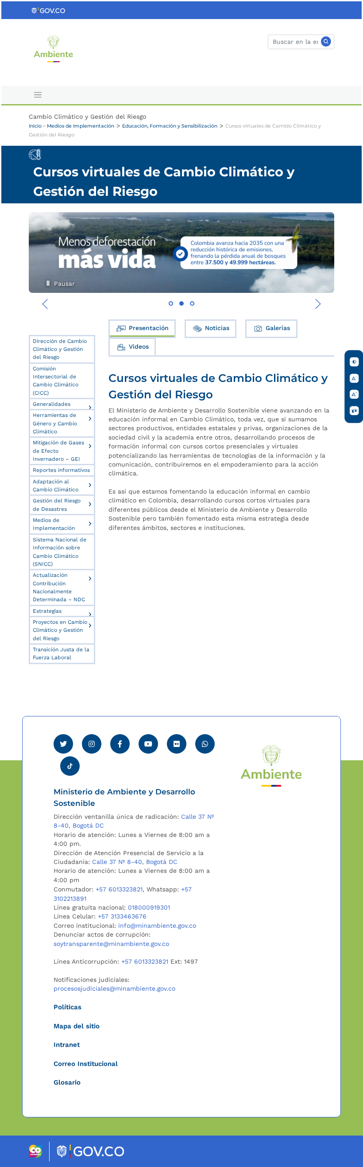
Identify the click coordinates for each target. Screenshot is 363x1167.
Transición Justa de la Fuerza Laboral (61, 653)
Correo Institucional (86, 1064)
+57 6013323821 (119, 889)
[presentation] (45, 304)
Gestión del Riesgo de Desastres (57, 505)
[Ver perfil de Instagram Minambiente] (91, 744)
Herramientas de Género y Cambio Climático (55, 423)
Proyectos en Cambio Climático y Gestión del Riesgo (60, 630)
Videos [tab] (139, 346)
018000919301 (149, 907)
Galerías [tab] (278, 327)
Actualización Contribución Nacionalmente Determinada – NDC (59, 587)
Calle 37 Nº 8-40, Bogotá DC (135, 861)
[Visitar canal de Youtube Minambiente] (148, 744)
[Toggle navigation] (38, 95)
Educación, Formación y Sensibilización (169, 126)
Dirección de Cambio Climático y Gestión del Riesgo (60, 349)
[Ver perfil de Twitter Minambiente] (63, 744)
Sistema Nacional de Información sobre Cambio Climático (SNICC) (59, 552)
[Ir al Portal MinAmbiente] (53, 47)
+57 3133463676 (122, 916)
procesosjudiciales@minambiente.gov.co (114, 988)
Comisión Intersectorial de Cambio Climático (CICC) (55, 381)
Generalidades (51, 404)
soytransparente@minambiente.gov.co (111, 943)
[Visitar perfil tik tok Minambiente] (70, 763)
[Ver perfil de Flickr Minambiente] (176, 744)
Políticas (67, 1007)
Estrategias (47, 611)
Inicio (35, 126)
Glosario (67, 1082)
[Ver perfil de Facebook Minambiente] (120, 744)
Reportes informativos (61, 470)
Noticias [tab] (217, 327)
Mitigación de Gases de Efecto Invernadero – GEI (58, 451)
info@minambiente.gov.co (157, 925)
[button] (171, 303)
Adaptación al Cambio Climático (55, 485)
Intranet (67, 1045)
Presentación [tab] (149, 327)
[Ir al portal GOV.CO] (49, 10)
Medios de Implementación (80, 126)
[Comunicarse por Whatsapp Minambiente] (205, 744)
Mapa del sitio (77, 1026)
